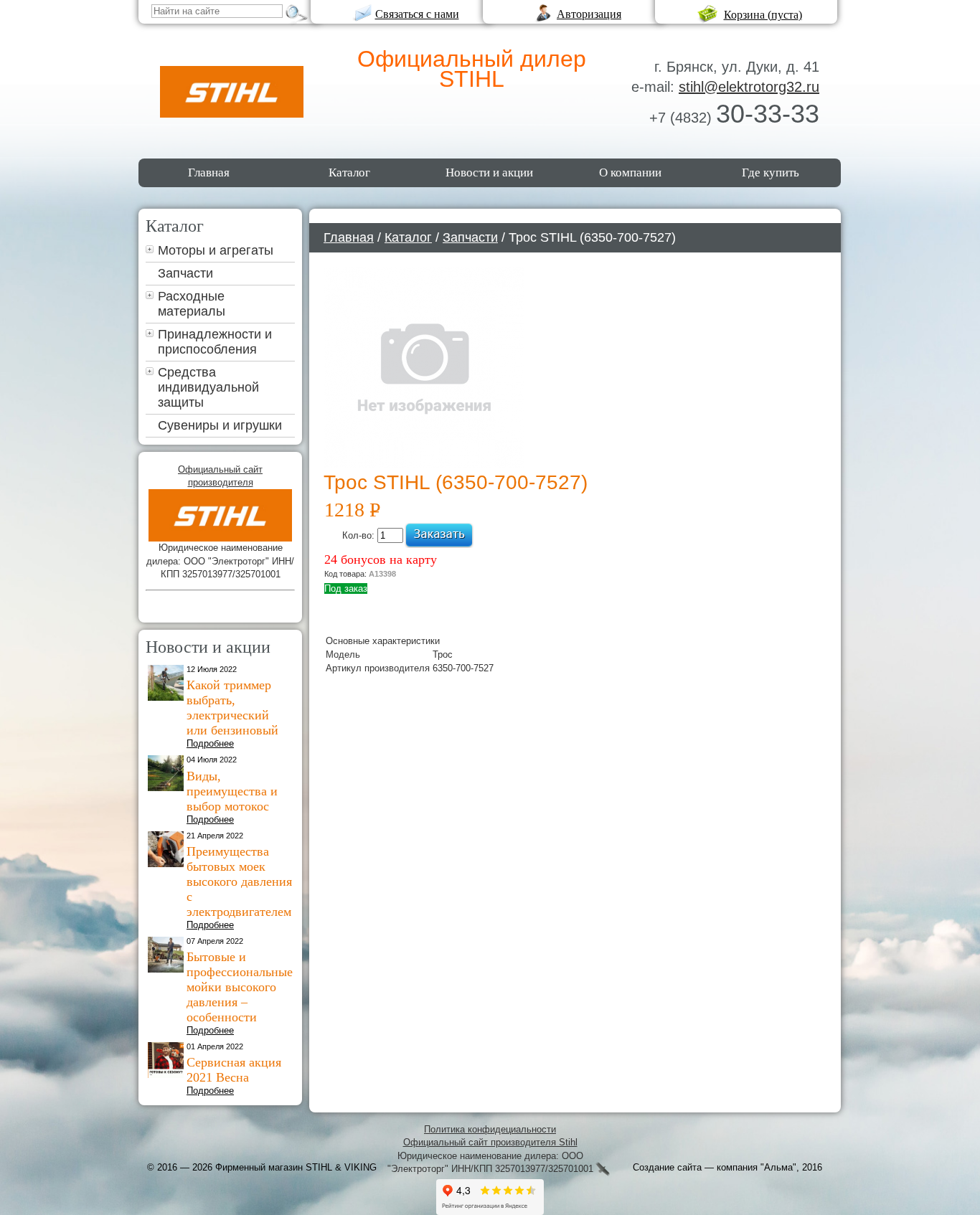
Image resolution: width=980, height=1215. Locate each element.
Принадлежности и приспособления (215, 341)
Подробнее (210, 743)
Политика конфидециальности (490, 1129)
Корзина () (763, 15)
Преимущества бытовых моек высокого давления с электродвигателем (239, 881)
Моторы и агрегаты (215, 250)
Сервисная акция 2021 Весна (234, 1069)
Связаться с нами (417, 14)
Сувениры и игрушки (220, 425)
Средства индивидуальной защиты (208, 387)
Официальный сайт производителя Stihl (490, 1142)
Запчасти (185, 273)
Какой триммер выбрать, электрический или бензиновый (232, 707)
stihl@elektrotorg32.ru (749, 87)
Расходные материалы (191, 303)
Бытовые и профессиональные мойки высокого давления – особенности (240, 987)
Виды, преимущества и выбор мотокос (232, 791)
